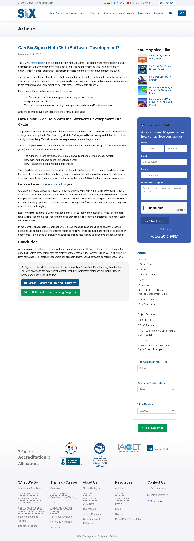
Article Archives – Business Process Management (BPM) (152, 292)
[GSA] (159, 453)
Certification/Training (76, 13)
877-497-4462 (165, 236)
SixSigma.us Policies (107, 536)
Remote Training (126, 13)
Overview (55, 488)
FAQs (118, 508)
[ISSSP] (100, 453)
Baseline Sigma (146, 299)
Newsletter (155, 427)
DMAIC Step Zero (146, 325)
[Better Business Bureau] (70, 466)
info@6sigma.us (159, 495)
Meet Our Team (91, 498)
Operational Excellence (30, 488)
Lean (53, 502)
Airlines (142, 269)
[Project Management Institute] (70, 453)
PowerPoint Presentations (129, 519)
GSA (182, 13)
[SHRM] (100, 466)
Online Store (144, 13)
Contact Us (159, 13)
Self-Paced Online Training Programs (52, 292)
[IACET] (129, 453)
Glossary (142, 340)
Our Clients (88, 503)
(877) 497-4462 (142, 3)
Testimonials (89, 508)
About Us (94, 13)
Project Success (146, 314)
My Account (168, 3)
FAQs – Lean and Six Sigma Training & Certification (156, 332)
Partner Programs (92, 514)
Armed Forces (146, 285)
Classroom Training (28, 493)
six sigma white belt (50, 184)
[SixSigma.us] (26, 13)
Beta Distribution (147, 304)
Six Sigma (40, 249)
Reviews (55, 527)
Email (144, 156)
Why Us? (87, 493)
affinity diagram (146, 264)
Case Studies (144, 319)
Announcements (147, 274)
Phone (144, 169)
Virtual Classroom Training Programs (52, 282)
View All (142, 259)
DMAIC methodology (34, 62)
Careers (119, 493)
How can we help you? (152, 182)
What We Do (56, 13)
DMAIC (119, 503)
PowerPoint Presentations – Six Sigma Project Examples (154, 347)
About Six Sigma (91, 488)
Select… (143, 368)
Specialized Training (61, 522)
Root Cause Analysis (61, 516)
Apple (142, 279)
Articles (142, 252)
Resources (109, 13)
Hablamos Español (28, 525)
